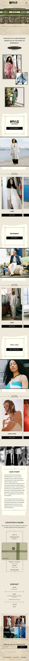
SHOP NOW (12, 215)
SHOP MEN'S (14, 237)
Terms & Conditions (7, 657)
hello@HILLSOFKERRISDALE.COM (14, 599)
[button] (8, 621)
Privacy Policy (16, 657)
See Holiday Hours (14, 569)
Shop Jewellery (14, 349)
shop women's (14, 128)
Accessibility (23, 657)
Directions (5, 558)
